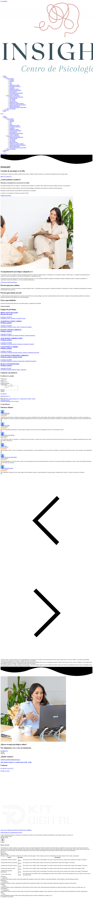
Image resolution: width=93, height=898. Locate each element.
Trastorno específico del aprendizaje (17, 104)
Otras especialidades (11, 108)
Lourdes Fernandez (8, 468)
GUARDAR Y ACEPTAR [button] (7, 896)
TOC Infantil (12, 99)
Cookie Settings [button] (4, 836)
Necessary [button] (3, 851)
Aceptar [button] (10, 836)
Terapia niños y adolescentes (12, 95)
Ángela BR (6, 425)
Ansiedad (11, 81)
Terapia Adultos (10, 78)
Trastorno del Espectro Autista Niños (17, 107)
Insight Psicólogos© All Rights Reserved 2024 (11, 832)
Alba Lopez (7, 413)
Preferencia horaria (5, 383)
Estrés (10, 83)
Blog (4, 111)
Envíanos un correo (5, 400)
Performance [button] (3, 880)
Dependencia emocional (14, 86)
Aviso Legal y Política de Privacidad (9, 830)
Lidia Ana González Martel (10, 457)
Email (2, 380)
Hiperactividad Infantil (14, 106)
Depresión (11, 79)
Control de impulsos (14, 94)
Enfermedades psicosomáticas (16, 93)
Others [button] (2, 892)
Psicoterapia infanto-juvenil (11, 293)
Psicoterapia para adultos (10, 285)
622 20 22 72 (10, 768)
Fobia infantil (12, 100)
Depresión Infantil (13, 102)
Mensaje (3, 389)
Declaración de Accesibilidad (24, 830)
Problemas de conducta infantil (16, 103)
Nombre (3, 378)
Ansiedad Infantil (13, 98)
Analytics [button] (3, 884)
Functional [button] (3, 876)
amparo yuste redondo (9, 435)
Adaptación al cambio (14, 85)
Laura (5, 446)
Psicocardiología (13, 91)
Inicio (4, 76)
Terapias (5, 77)
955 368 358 (3, 393)
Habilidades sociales (14, 89)
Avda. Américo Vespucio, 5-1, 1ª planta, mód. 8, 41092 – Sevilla (20, 398)
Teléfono (3, 381)
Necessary (4, 853)
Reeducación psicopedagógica (16, 97)
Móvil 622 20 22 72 (5, 396)
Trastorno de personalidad (15, 90)
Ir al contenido (4, 1)
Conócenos (6, 110)
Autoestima (12, 87)
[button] (46, 113)
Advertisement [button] (4, 888)
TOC (10, 82)
